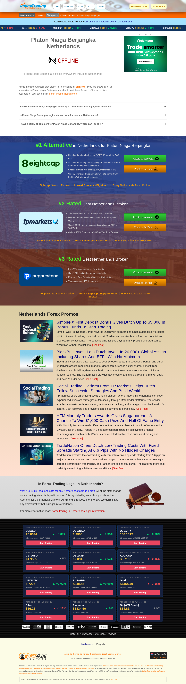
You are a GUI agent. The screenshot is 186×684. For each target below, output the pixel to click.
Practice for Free (143, 168)
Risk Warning (95, 654)
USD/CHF (180, 28)
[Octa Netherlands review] (103, 628)
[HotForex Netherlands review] (92, 628)
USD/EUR (41, 28)
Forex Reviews (69, 15)
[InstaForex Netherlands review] (59, 628)
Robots (90, 6)
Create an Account (143, 158)
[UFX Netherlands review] (81, 628)
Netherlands (27, 15)
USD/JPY (113, 28)
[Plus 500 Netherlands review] (26, 628)
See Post (114, 679)
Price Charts (159, 6)
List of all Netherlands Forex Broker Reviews (93, 634)
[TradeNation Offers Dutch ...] (36, 464)
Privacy (86, 654)
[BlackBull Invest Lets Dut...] (36, 370)
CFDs (80, 6)
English (53, 15)
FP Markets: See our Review (53, 240)
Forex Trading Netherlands (63, 94)
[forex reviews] (33, 659)
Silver (8, 28)
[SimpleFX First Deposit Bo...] (36, 341)
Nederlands (87, 644)
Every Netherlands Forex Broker (131, 185)
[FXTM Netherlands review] (148, 628)
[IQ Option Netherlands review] (114, 628)
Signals (101, 6)
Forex (57, 6)
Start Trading (46, 543)
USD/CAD (78, 28)
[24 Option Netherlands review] (137, 628)
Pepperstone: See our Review (57, 293)
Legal (104, 654)
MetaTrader (68, 6)
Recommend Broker (139, 6)
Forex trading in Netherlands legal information (78, 511)
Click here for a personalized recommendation (108, 21)
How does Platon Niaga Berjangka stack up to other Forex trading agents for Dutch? (93, 106)
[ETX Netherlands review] (125, 628)
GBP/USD (151, 28)
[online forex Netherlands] (33, 9)
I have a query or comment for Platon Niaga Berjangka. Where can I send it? (93, 124)
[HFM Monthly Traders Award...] (36, 434)
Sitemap (118, 654)
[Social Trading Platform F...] (36, 405)
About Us (68, 654)
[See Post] (98, 345)
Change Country (158, 657)
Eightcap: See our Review (55, 185)
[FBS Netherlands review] (48, 628)
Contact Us (77, 654)
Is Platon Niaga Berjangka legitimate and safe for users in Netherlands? (93, 115)
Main (40, 15)
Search (111, 654)
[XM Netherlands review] (37, 628)
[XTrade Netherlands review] (70, 628)
